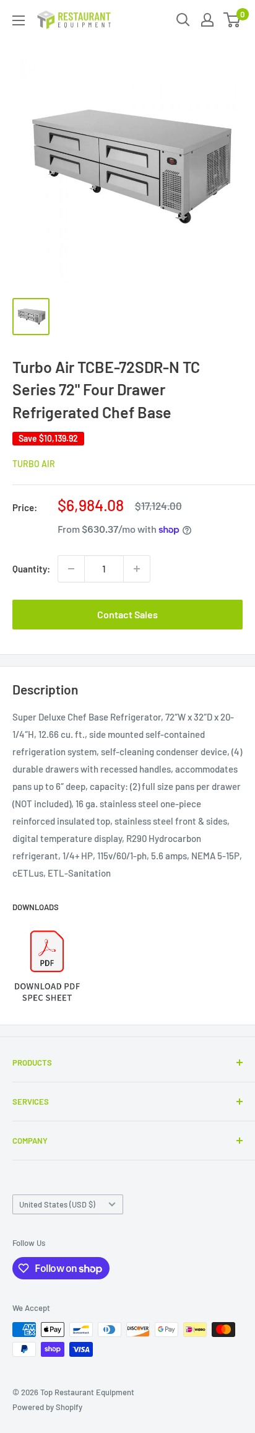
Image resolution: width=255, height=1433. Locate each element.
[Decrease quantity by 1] (71, 569)
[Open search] (183, 20)
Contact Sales (127, 614)
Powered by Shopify (47, 1407)
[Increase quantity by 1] (137, 569)
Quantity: (31, 568)
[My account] (207, 20)
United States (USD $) (57, 1204)
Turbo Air (33, 463)
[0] (232, 19)
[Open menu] (18, 20)
